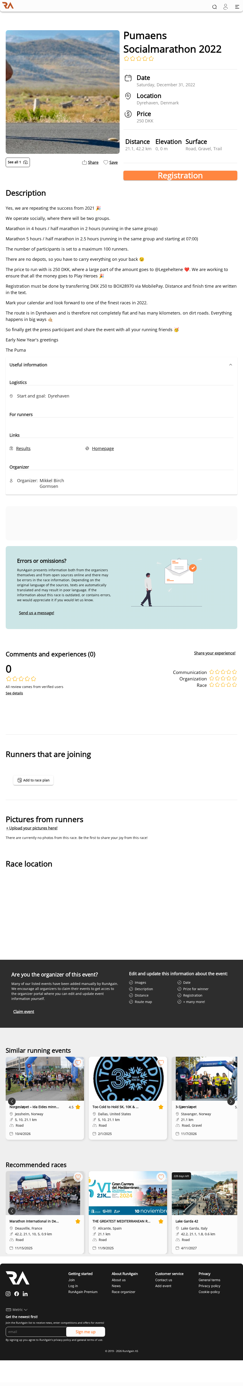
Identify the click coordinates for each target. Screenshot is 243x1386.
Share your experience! (214, 653)
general (81, 1340)
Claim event (23, 1011)
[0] (225, 7)
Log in (73, 1286)
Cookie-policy (209, 1292)
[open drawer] (237, 7)
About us (119, 1280)
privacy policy (62, 1340)
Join (71, 1280)
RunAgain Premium (83, 1292)
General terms (209, 1280)
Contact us (163, 1280)
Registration (180, 175)
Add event (163, 1286)
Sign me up (86, 1331)
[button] (121, 364)
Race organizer (123, 1292)
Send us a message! (36, 612)
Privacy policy (209, 1286)
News (116, 1286)
